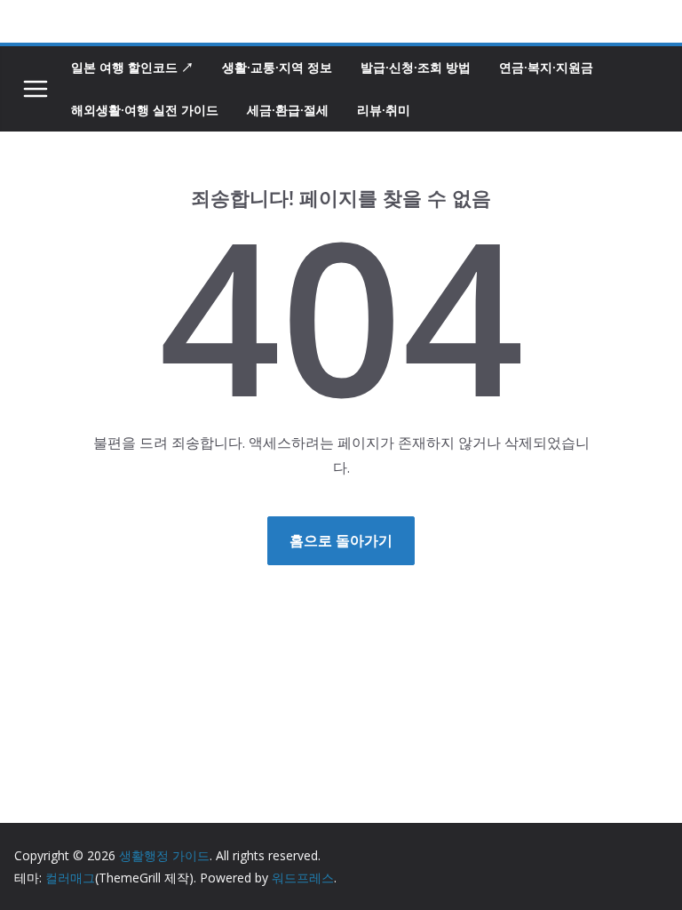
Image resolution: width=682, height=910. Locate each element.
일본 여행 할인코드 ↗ (132, 67)
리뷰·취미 (383, 109)
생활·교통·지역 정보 (277, 67)
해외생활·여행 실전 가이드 (144, 109)
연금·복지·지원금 (546, 67)
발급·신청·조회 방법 (416, 67)
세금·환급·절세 (288, 109)
